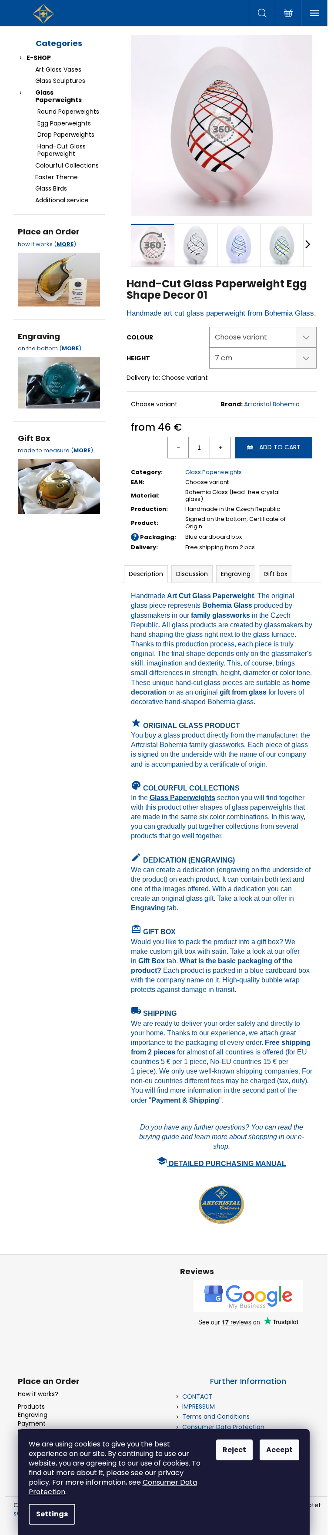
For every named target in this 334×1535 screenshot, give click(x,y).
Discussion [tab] (192, 574)
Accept (279, 1450)
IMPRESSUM (198, 1406)
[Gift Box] (59, 484)
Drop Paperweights (65, 134)
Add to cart (280, 447)
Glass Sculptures (60, 80)
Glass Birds (51, 188)
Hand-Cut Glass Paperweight (61, 150)
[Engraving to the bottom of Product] (59, 380)
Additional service (62, 200)
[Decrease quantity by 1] (178, 447)
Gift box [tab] (275, 574)
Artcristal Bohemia (272, 404)
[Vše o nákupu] (59, 277)
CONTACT (197, 1396)
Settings (52, 1514)
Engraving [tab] (235, 574)
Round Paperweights (68, 111)
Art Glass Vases (58, 69)
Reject (234, 1450)
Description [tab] (146, 574)
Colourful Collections (67, 165)
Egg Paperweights (64, 123)
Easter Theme (56, 177)
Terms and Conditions (216, 1416)
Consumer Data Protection (223, 1427)
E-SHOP (39, 57)
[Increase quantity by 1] (220, 447)
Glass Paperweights (58, 96)
